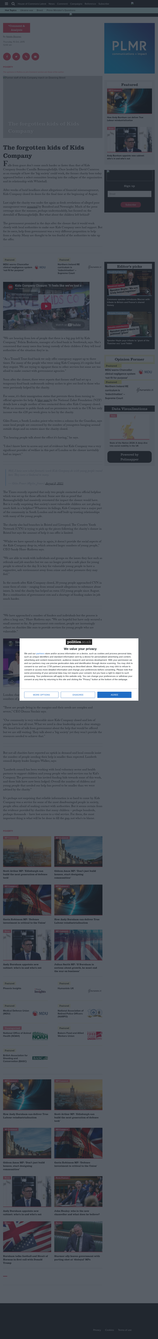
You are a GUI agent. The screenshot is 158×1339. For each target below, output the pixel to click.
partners (40, 653)
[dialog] (79, 669)
